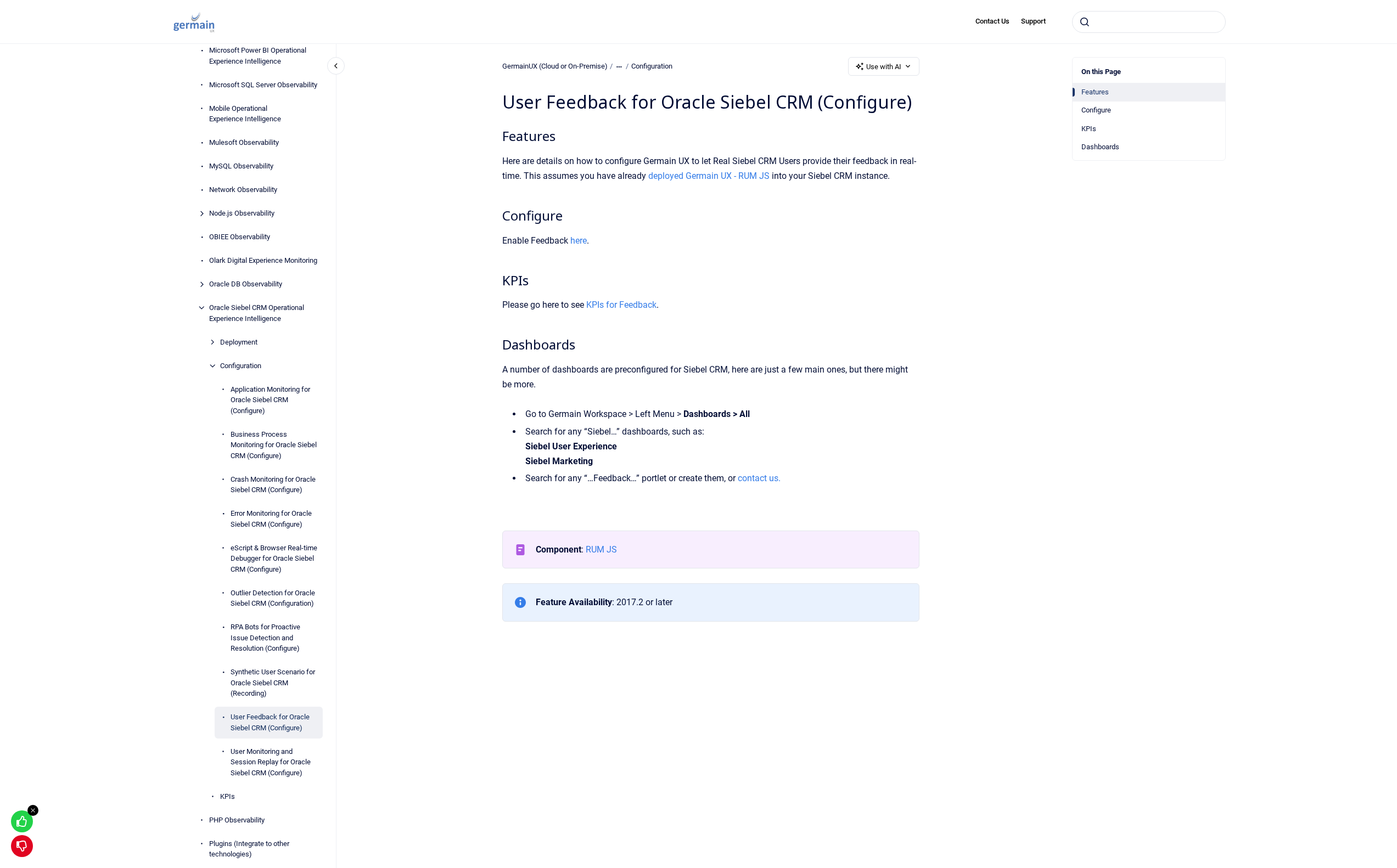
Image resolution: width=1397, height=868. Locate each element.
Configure (1096, 110)
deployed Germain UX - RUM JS (709, 176)
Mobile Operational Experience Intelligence (245, 113)
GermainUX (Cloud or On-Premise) (555, 66)
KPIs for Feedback (621, 305)
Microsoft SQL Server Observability (263, 85)
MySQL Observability (241, 166)
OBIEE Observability (239, 237)
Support (1033, 21)
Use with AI (883, 67)
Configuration (240, 366)
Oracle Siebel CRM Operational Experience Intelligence (256, 313)
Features (1095, 92)
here (578, 240)
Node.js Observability (241, 213)
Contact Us (992, 21)
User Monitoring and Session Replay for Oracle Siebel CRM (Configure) (271, 762)
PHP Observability (237, 820)
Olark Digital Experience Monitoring (263, 260)
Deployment (238, 342)
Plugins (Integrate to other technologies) (249, 849)
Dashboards (1100, 147)
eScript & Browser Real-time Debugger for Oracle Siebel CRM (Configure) (274, 558)
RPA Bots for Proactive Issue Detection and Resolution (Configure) (265, 637)
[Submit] (1084, 22)
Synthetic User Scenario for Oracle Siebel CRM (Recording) (273, 682)
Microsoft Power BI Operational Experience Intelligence (257, 55)
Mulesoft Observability (244, 142)
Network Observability (243, 189)
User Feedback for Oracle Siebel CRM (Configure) (270, 722)
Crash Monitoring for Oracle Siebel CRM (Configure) (273, 484)
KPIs (227, 796)
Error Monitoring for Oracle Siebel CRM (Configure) (271, 518)
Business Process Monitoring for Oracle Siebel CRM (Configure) (274, 445)
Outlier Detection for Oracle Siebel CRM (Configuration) (273, 598)
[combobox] (1149, 22)
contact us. (759, 478)
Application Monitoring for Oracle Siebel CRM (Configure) (270, 400)
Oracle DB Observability (245, 284)
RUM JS (601, 549)
